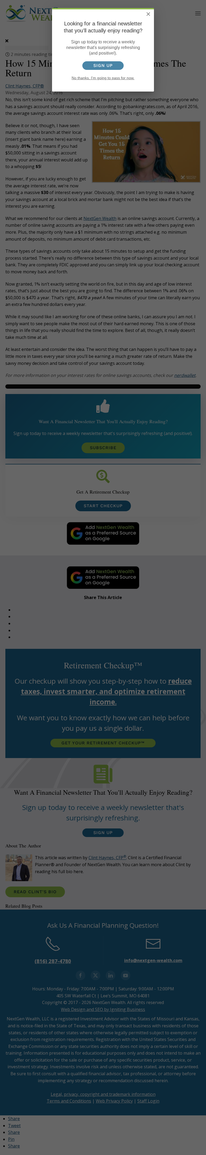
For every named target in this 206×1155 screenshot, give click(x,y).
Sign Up (103, 65)
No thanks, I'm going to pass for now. (103, 78)
